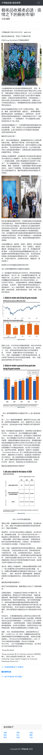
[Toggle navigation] (38, 3)
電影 (18, 733)
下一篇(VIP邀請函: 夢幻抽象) (12, 677)
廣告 (5, 735)
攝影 (31, 735)
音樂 (5, 733)
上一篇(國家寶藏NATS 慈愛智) (12, 667)
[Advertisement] (21, 700)
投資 (18, 737)
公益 (31, 737)
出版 (31, 733)
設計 (18, 735)
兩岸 (5, 737)
